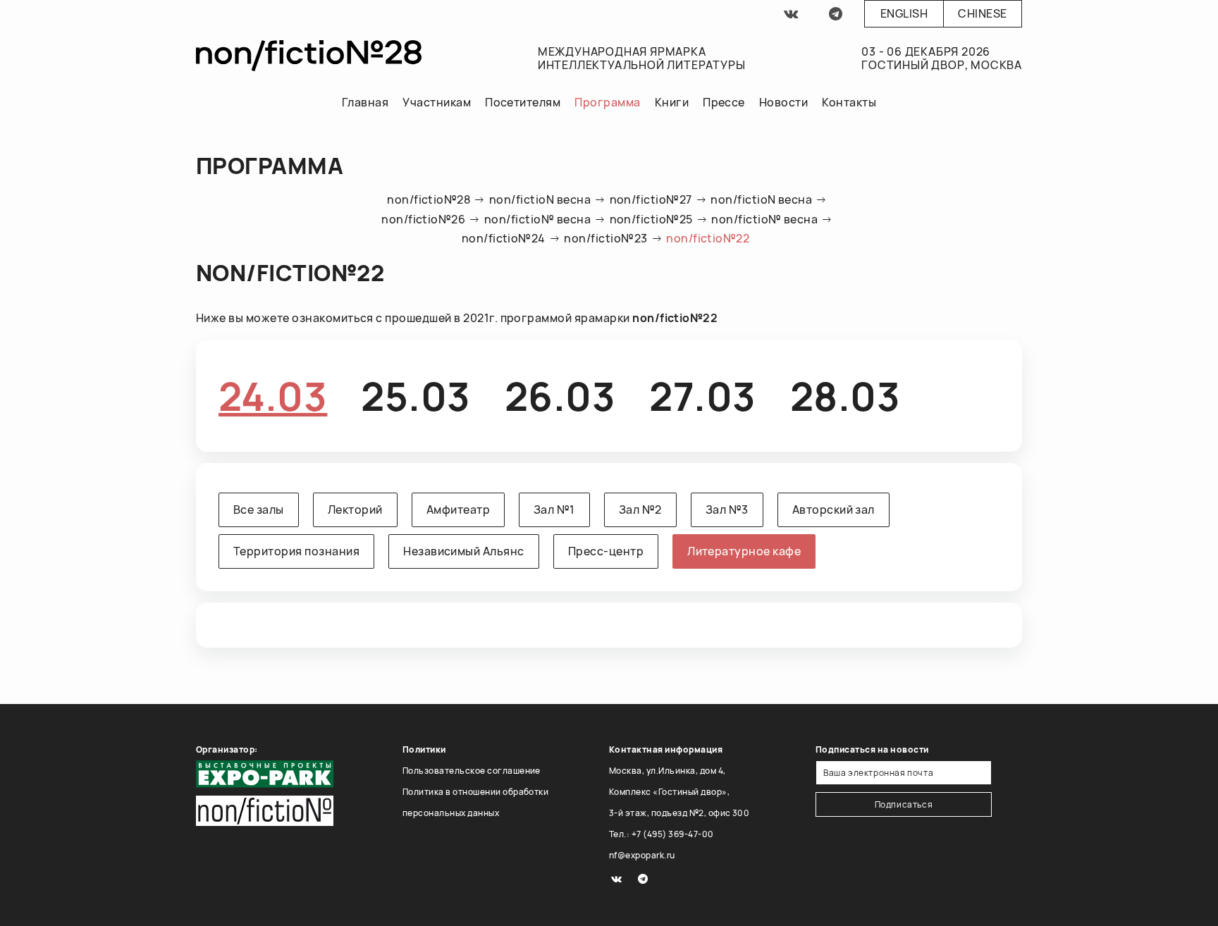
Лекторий (355, 509)
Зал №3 (727, 509)
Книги (672, 102)
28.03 (845, 396)
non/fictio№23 (605, 238)
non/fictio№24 (504, 238)
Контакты (849, 102)
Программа (607, 102)
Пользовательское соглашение (471, 771)
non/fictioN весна (540, 199)
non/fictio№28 (428, 199)
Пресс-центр (606, 551)
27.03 (702, 396)
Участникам (436, 102)
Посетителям (522, 102)
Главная (365, 102)
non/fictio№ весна (537, 219)
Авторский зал (833, 509)
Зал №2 (640, 509)
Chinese (982, 13)
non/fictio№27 (651, 199)
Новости (783, 102)
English (904, 13)
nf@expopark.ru (642, 855)
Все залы (258, 509)
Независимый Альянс (463, 551)
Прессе (724, 102)
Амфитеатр (458, 509)
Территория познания (296, 551)
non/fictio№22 (707, 238)
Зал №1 (554, 509)
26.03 (560, 396)
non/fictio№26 (423, 219)
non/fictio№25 (651, 219)
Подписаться (904, 804)
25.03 (415, 396)
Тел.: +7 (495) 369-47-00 (661, 834)
